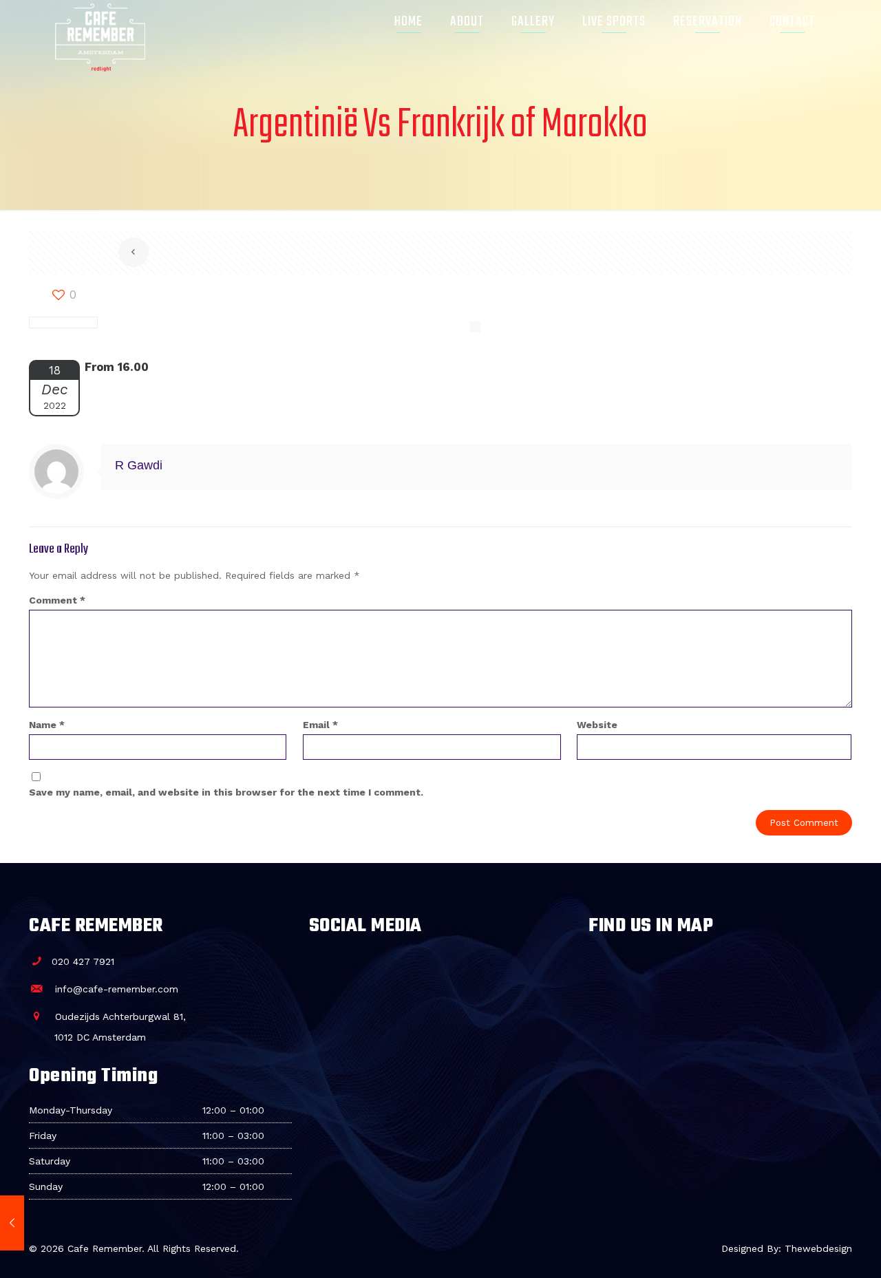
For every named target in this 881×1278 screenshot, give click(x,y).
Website (597, 724)
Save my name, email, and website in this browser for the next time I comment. (226, 792)
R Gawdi (138, 465)
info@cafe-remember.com (115, 988)
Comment (57, 600)
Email (320, 724)
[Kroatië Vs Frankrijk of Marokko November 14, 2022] (12, 1222)
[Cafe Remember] (100, 22)
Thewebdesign (818, 1248)
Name (47, 724)
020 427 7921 (83, 961)
